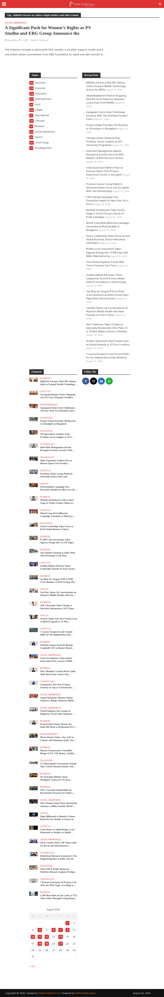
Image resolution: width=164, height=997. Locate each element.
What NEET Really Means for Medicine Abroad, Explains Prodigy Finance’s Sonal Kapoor (57, 870)
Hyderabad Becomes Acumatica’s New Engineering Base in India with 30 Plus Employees (58, 857)
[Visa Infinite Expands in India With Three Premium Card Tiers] (33, 550)
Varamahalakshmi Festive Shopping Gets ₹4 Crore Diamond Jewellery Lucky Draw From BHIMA (106, 99)
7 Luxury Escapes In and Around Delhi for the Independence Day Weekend (56, 633)
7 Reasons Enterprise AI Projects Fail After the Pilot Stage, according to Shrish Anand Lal (58, 884)
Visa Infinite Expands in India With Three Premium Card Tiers (57, 554)
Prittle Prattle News (85, 993)
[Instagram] (93, 381)
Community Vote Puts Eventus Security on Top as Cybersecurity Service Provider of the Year (56, 686)
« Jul (32, 966)
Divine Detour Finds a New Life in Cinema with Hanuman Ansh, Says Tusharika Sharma (57, 739)
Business (45, 378)
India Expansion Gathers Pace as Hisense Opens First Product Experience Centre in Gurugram (104, 171)
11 (40, 936)
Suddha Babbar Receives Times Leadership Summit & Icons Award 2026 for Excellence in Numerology (106, 278)
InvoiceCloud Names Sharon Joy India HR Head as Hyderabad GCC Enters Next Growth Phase (57, 726)
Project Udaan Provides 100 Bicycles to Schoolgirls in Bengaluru (57, 422)
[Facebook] (85, 381)
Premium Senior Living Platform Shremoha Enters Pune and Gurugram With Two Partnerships (107, 188)
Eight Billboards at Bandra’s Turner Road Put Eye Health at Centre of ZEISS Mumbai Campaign (57, 818)
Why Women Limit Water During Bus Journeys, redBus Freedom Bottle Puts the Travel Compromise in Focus (58, 805)
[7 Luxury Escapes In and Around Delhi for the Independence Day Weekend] (33, 629)
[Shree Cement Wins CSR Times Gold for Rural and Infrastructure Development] (33, 840)
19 (46, 943)
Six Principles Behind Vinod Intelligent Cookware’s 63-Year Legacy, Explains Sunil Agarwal (55, 778)
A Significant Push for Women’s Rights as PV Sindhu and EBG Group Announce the (48, 30)
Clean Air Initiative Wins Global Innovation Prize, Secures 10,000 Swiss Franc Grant (56, 660)
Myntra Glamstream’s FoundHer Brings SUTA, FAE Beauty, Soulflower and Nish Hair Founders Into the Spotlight (58, 752)
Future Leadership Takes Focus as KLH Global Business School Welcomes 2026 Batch (108, 239)
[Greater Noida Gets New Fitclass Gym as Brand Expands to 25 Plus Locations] (33, 616)
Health (44, 483)
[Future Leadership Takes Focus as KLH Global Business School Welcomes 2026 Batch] (33, 524)
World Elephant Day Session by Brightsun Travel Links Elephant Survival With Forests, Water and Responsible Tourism (56, 712)
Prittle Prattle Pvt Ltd (50, 993)
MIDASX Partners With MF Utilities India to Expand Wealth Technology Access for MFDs (106, 86)
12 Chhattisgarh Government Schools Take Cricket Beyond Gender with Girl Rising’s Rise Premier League (58, 765)
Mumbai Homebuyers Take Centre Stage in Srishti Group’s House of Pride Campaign (105, 213)
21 (60, 943)
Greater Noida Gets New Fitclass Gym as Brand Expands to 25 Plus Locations (58, 620)
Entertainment (49, 404)
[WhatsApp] (109, 381)
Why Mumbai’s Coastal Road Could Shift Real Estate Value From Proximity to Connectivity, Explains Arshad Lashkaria (57, 673)
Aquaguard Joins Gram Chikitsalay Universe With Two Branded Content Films (107, 116)
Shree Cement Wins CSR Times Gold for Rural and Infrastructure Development (58, 844)
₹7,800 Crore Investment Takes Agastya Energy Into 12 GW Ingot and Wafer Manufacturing (107, 252)
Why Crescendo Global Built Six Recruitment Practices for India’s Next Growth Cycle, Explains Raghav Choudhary (58, 791)
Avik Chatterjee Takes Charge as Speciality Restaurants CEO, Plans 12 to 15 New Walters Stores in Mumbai (107, 328)
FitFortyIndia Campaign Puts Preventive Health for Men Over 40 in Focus (107, 200)
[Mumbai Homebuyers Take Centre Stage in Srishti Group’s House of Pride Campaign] (33, 498)
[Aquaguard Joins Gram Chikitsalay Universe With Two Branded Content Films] (33, 405)
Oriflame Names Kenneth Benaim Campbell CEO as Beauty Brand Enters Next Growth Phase (56, 647)
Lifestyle (45, 391)
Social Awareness (16, 23)
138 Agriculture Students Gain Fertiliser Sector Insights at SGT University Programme (104, 141)
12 (46, 936)
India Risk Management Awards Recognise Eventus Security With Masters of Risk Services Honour (105, 154)
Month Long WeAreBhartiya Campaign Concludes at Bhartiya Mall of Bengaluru (107, 226)
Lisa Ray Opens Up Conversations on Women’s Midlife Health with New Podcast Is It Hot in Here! (107, 311)
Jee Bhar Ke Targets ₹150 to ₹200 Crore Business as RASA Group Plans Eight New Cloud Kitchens (107, 295)
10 (33, 936)
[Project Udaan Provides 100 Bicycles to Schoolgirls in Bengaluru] (33, 418)
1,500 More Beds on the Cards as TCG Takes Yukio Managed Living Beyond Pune (58, 897)
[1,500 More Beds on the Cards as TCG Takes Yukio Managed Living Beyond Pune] (33, 893)
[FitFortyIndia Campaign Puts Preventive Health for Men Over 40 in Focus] (33, 484)
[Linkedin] (101, 381)
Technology (47, 444)
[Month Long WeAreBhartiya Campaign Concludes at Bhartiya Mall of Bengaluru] (33, 511)
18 (40, 943)
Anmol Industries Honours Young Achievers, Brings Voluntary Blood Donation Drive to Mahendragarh (57, 699)
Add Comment (41, 40)
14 (60, 936)
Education (46, 417)
